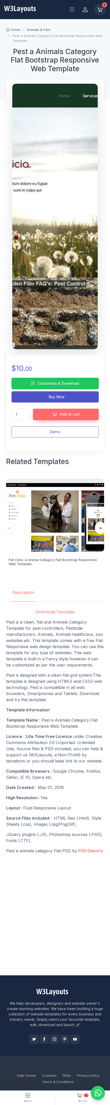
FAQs (67, 1075)
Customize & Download (58, 383)
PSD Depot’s (90, 850)
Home (15, 30)
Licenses (49, 1075)
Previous (9, 528)
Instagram (54, 1039)
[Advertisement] (55, 914)
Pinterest (64, 1039)
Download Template (55, 611)
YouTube (75, 1039)
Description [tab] (23, 592)
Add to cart (69, 414)
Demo (55, 431)
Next (100, 528)
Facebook (44, 1039)
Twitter (34, 1039)
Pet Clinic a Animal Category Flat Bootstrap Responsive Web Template (53, 562)
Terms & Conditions (58, 1082)
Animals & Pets (38, 30)
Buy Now (56, 396)
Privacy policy (88, 1075)
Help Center (26, 1075)
